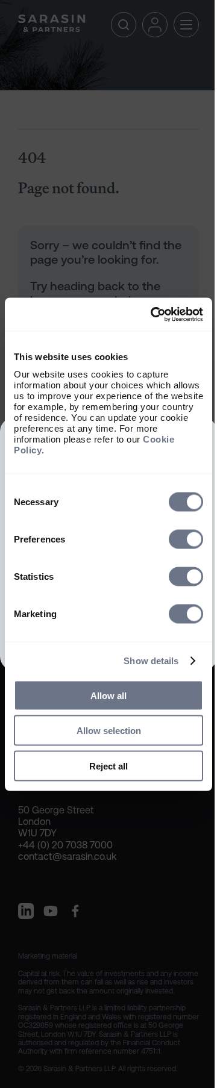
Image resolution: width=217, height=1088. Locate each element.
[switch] (186, 539)
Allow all (108, 695)
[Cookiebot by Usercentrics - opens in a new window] (153, 314)
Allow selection (109, 731)
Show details (151, 661)
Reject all (108, 765)
